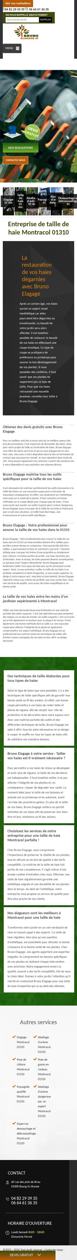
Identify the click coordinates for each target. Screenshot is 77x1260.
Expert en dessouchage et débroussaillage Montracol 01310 (26, 1133)
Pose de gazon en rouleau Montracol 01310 (44, 1069)
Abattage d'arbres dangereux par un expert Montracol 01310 (44, 1102)
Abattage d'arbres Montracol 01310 (44, 1045)
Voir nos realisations (18, 3)
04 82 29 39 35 (14, 9)
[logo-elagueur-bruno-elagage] (26, 32)
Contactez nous (15, 160)
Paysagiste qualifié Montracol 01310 (23, 1094)
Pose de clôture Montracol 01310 (23, 1067)
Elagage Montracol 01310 (23, 1042)
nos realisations (20, 148)
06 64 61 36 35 (38, 9)
